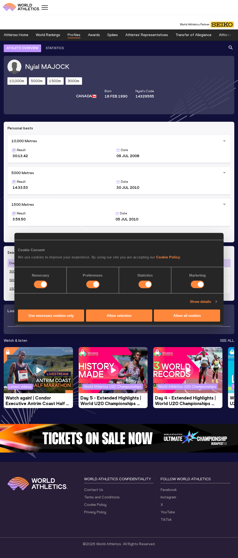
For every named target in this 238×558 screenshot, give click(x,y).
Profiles (74, 35)
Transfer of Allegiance (193, 35)
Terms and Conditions (102, 497)
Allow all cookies (187, 316)
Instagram (168, 497)
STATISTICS (55, 48)
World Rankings (48, 35)
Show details (200, 301)
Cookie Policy (168, 257)
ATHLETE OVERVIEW (22, 48)
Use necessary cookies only (51, 316)
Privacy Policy (95, 512)
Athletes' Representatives (146, 35)
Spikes (112, 35)
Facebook (169, 489)
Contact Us (93, 489)
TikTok (166, 519)
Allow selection (119, 316)
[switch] (92, 284)
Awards (94, 35)
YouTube (168, 512)
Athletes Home (16, 35)
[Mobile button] (44, 7)
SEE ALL (227, 340)
